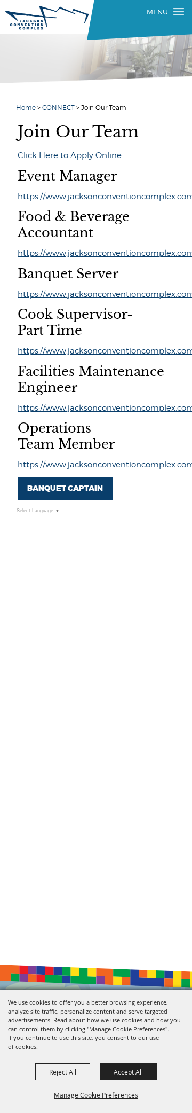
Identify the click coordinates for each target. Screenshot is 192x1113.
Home (26, 108)
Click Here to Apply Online (70, 155)
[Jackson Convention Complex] (47, 17)
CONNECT (58, 108)
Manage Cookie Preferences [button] (96, 1095)
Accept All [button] (128, 1072)
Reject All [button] (62, 1072)
